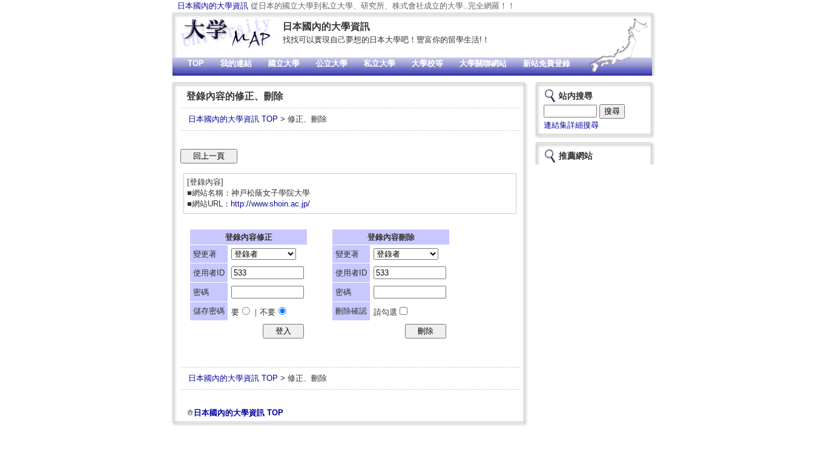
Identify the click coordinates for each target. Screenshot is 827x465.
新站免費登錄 (546, 63)
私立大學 (379, 63)
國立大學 (284, 63)
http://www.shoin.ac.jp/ (270, 203)
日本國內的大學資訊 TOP (233, 119)
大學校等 (427, 63)
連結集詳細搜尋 (571, 125)
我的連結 (236, 63)
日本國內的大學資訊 (212, 5)
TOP (196, 63)
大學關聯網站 (483, 63)
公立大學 (332, 63)
